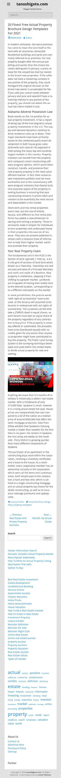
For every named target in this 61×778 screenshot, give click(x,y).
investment (25, 695)
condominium (36, 677)
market (22, 704)
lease (44, 695)
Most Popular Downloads (21, 557)
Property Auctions (17, 645)
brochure (39, 501)
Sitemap (12, 751)
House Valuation (17, 607)
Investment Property (19, 617)
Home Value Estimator (20, 603)
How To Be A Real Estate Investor (25, 610)
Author (29, 37)
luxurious (27, 699)
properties (25, 708)
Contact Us (14, 741)
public (31, 715)
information (41, 691)
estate (14, 686)
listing (10, 700)
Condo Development (19, 582)
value (11, 723)
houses (20, 691)
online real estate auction (22, 638)
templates (27, 504)
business (45, 673)
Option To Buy (15, 567)
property (18, 504)
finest (10, 504)
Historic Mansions (17, 596)
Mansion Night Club (19, 631)
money (40, 704)
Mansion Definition (18, 624)
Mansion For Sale (17, 627)
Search (11, 533)
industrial (29, 692)
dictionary (44, 681)
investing (13, 695)
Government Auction (19, 593)
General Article (16, 589)
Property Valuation (18, 648)
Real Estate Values (18, 655)
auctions (35, 673)
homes (42, 687)
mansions (12, 704)
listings (17, 700)
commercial (22, 677)
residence (12, 719)
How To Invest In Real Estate (23, 614)
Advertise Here (16, 744)
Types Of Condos (17, 658)
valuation (43, 719)
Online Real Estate (18, 634)
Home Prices (14, 600)
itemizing (37, 695)
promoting (12, 709)
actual (31, 501)
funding (25, 687)
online (48, 704)
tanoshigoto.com (32, 4)
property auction (17, 641)
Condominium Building (20, 586)
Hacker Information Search (22, 550)
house (11, 691)
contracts (22, 681)
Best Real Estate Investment (23, 579)
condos (12, 681)
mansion (45, 699)
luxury (36, 699)
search (22, 719)
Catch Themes (44, 775)
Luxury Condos (17, 501)
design (47, 501)
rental (38, 714)
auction (25, 673)
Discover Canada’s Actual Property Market (30, 554)
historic (34, 687)
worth (18, 723)
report (46, 715)
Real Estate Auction (18, 652)
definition (33, 681)
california (12, 677)
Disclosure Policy (17, 748)
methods (32, 704)
